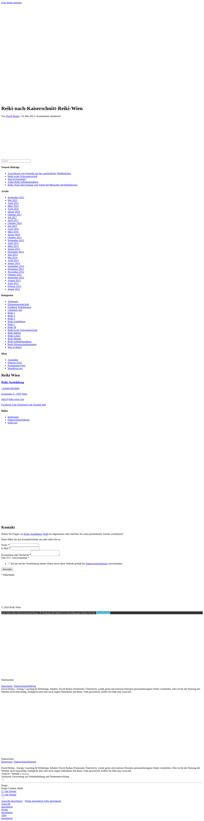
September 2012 (16, 277)
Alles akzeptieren (52, 801)
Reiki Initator (14, 333)
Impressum (6, 686)
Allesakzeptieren (7, 817)
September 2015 (16, 240)
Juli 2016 (12, 226)
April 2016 (13, 229)
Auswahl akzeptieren (12, 801)
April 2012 (13, 283)
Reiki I (11, 324)
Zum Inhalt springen (11, 2)
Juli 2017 (12, 217)
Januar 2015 (14, 249)
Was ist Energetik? (17, 179)
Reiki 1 (11, 313)
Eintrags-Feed (15, 362)
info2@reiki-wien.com (12, 399)
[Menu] (2, 30)
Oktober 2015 (15, 237)
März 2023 (13, 206)
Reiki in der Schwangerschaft (22, 176)
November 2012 (16, 272)
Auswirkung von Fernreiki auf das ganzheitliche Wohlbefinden (39, 173)
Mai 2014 (12, 257)
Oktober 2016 (15, 223)
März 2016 (13, 231)
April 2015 (13, 243)
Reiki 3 (11, 318)
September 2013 (16, 266)
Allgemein (13, 301)
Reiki (46, 534)
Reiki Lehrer (14, 335)
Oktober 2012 (15, 274)
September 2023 (16, 197)
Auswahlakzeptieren (7, 805)
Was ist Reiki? (15, 347)
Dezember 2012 (16, 269)
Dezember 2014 (16, 251)
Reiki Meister (14, 338)
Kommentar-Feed (16, 365)
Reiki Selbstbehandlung (20, 341)
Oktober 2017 (15, 214)
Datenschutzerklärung (97, 563)
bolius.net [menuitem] (12, 422)
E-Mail (5, 548)
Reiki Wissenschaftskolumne (22, 344)
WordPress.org (15, 368)
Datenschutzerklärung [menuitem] (19, 419)
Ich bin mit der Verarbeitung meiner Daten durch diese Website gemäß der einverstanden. (67, 563)
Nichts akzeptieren (34, 801)
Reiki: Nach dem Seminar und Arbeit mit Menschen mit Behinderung (42, 185)
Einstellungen (103, 612)
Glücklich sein (15, 310)
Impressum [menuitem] (13, 417)
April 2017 (13, 220)
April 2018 (13, 209)
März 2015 (13, 246)
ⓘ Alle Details (8, 791)
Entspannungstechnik (18, 304)
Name (5, 545)
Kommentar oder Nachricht (16, 555)
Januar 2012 (14, 289)
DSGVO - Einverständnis (15, 558)
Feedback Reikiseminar (19, 307)
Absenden (7, 569)
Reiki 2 (11, 315)
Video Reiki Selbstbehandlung (23, 182)
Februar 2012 (14, 286)
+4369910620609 (10, 388)
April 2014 (13, 260)
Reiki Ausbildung (16, 321)
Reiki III (12, 327)
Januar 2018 (14, 211)
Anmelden (13, 359)
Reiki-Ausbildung (32, 534)
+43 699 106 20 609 (10, 95)
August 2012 (14, 280)
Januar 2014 (14, 263)
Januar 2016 (14, 234)
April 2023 (13, 203)
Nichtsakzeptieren (7, 811)
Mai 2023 (12, 200)
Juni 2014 (13, 254)
